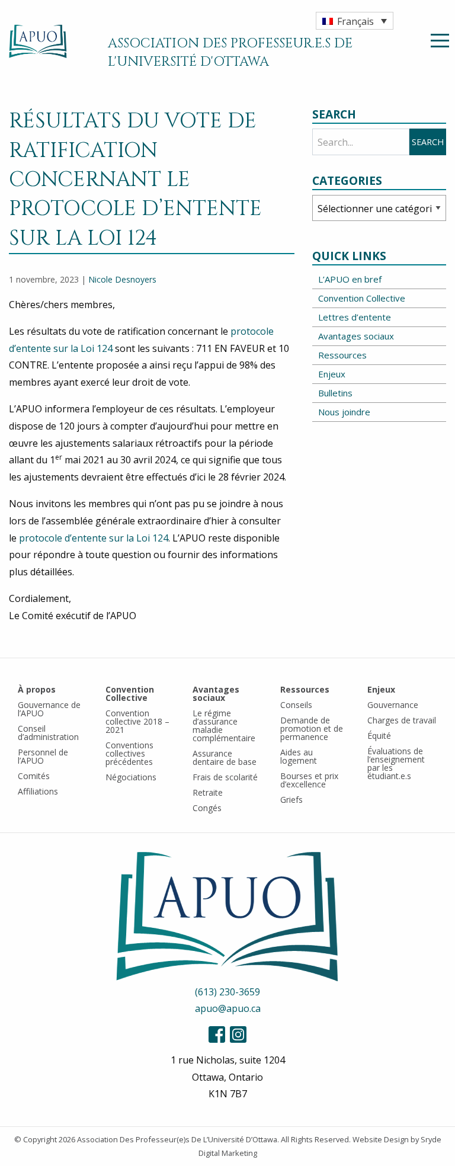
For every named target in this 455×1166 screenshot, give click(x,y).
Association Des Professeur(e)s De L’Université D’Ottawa (177, 1139)
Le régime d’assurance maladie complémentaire (224, 725)
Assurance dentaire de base (225, 757)
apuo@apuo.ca (228, 1008)
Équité (379, 735)
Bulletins (335, 393)
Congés (207, 807)
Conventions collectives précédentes (129, 753)
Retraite (208, 792)
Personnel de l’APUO (43, 756)
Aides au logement (298, 756)
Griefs (291, 799)
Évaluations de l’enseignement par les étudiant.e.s (396, 763)
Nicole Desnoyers (122, 279)
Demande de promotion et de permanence (311, 728)
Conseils (296, 704)
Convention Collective (361, 298)
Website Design (381, 1139)
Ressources (342, 355)
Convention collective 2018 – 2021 (137, 721)
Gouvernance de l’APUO (49, 709)
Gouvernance (392, 704)
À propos (37, 689)
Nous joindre (344, 412)
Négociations (130, 777)
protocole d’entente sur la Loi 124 (93, 537)
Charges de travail (401, 720)
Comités (34, 775)
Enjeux (331, 374)
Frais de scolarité (225, 777)
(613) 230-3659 (227, 991)
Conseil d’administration (48, 732)
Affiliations (38, 791)
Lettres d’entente (354, 317)
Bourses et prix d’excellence (309, 780)
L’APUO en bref (350, 279)
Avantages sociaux (356, 336)
